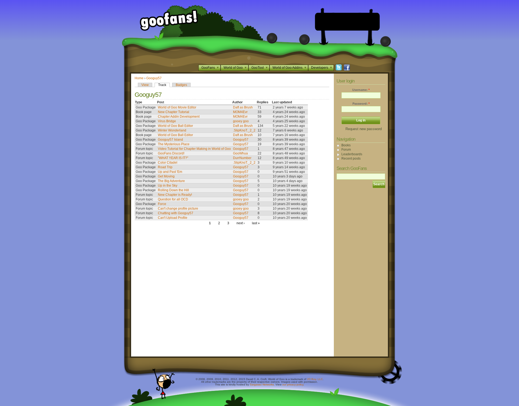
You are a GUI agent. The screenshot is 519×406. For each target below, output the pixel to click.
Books (346, 145)
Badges (181, 85)
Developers (319, 68)
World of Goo (233, 68)
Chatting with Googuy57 (175, 213)
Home (139, 78)
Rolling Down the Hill (173, 190)
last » (256, 223)
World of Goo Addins (287, 68)
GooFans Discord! (171, 153)
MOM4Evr (240, 112)
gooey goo (241, 121)
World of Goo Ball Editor (175, 126)
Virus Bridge (167, 121)
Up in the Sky (167, 185)
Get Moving (166, 176)
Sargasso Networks (262, 384)
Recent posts (351, 158)
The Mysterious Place (173, 144)
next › (241, 223)
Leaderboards (351, 154)
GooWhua (240, 153)
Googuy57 (154, 78)
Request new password (363, 129)
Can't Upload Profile (172, 218)
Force (162, 204)
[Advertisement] (347, 22)
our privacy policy (292, 384)
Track (162, 85)
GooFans (208, 68)
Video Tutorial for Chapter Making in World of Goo (194, 149)
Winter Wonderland (172, 130)
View (145, 85)
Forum (346, 149)
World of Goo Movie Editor (177, 107)
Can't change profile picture (178, 208)
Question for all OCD (173, 199)
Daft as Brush (243, 107)
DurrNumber (242, 158)
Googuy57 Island (170, 139)
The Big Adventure (171, 181)
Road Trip (165, 167)
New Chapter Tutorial (173, 112)
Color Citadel (167, 162)
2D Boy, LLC (315, 379)
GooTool (257, 68)
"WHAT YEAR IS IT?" (173, 158)
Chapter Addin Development (178, 116)
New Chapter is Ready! (175, 195)
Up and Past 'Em (170, 172)
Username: (361, 89)
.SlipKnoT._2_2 (244, 130)
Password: (361, 103)
